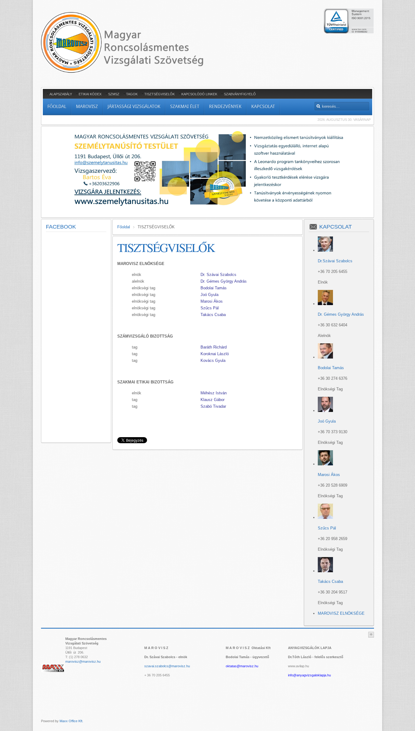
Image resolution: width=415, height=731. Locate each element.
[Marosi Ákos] (325, 464)
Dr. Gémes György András (341, 314)
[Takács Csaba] (325, 571)
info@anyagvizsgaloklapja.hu (309, 675)
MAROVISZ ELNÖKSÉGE (341, 613)
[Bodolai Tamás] (325, 357)
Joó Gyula (327, 421)
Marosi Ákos (329, 474)
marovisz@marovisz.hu (83, 661)
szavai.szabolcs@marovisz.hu (167, 666)
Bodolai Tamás (331, 367)
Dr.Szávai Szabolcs (335, 261)
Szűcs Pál (210, 308)
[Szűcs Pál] (325, 517)
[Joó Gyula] (325, 410)
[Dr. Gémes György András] (325, 303)
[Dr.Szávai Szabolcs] (325, 250)
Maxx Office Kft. (71, 721)
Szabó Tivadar (213, 406)
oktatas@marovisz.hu (242, 666)
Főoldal (123, 227)
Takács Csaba (330, 581)
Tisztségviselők (166, 247)
